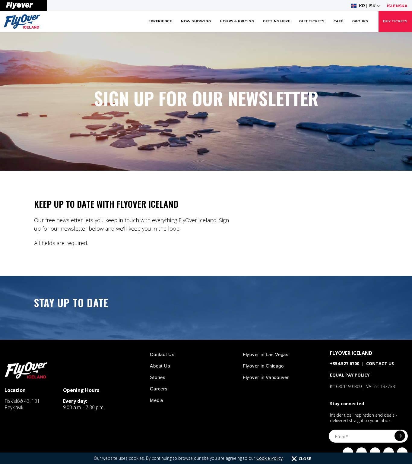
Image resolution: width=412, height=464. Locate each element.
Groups (360, 21)
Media (156, 400)
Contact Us (162, 354)
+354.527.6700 (344, 363)
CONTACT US (380, 363)
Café (338, 21)
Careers (158, 388)
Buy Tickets (395, 21)
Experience (160, 21)
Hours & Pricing (237, 21)
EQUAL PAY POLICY (349, 375)
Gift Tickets (311, 21)
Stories (157, 377)
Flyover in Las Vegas (266, 354)
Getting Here (276, 21)
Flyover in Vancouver (266, 377)
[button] (366, 6)
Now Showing (196, 21)
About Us (160, 365)
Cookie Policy (269, 458)
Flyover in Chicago (263, 365)
